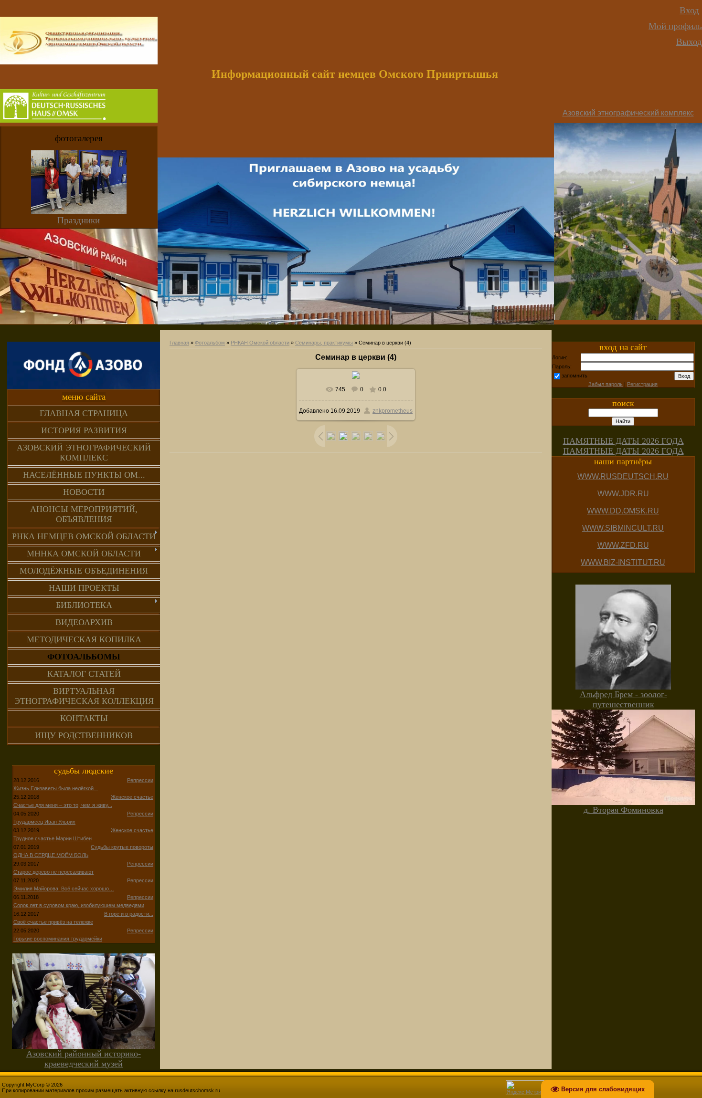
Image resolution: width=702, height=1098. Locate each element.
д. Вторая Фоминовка (623, 810)
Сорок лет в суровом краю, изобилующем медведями (78, 905)
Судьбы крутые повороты (122, 847)
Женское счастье (132, 797)
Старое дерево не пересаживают (53, 872)
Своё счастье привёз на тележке (53, 922)
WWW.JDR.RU (623, 494)
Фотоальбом (210, 342)
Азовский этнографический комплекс (628, 113)
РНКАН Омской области (260, 342)
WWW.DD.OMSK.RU (623, 511)
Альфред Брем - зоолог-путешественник (623, 699)
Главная (179, 342)
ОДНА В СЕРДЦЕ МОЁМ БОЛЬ (50, 855)
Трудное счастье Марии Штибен (52, 838)
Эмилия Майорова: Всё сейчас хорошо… (63, 888)
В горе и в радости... (128, 914)
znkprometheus (392, 411)
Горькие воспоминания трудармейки (57, 938)
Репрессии (140, 780)
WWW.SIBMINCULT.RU (623, 528)
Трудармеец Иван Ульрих (44, 822)
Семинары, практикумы (324, 342)
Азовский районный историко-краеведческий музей (83, 1058)
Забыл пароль (605, 384)
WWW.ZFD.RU (623, 545)
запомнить (574, 375)
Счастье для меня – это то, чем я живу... (62, 805)
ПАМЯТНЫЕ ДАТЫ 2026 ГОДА (623, 441)
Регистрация (642, 384)
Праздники (78, 220)
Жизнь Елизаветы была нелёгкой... (55, 788)
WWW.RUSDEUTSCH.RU (623, 476)
